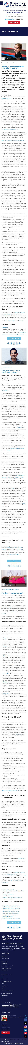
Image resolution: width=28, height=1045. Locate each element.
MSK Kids (5, 327)
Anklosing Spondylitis (6, 993)
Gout (2, 988)
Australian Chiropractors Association (11, 906)
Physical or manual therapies (12, 593)
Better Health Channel (8, 889)
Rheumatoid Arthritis (6, 981)
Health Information (7, 367)
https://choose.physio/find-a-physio (9, 129)
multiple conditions (6, 607)
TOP (25, 1017)
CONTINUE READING (14, 338)
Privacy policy (4, 970)
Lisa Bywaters (10, 361)
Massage (5, 646)
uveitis (12, 448)
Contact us (4, 956)
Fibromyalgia (4, 995)
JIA (2, 998)
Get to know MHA (5, 958)
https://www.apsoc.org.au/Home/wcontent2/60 (13, 140)
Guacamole (4, 1025)
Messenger (21, 320)
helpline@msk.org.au (10, 320)
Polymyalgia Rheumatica (7, 990)
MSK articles (6, 62)
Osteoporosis (4, 986)
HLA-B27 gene (20, 427)
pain (12, 488)
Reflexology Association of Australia (11, 918)
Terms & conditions (6, 968)
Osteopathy (6, 673)
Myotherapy (6, 655)
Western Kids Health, (6, 98)
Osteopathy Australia (8, 916)
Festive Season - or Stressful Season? (17, 1017)
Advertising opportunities (7, 965)
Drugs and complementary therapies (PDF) (13, 890)
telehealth (7, 550)
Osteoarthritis (4, 978)
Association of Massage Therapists (11, 905)
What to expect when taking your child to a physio (12, 67)
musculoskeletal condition (10, 314)
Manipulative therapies (8, 894)
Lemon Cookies (5, 1029)
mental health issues (10, 315)
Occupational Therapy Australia (10, 914)
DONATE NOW (14, 22)
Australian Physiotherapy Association (11, 910)
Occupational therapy (8, 663)
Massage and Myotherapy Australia (11, 911)
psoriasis (10, 450)
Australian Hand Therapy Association (11, 908)
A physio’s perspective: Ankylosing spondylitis (10, 371)
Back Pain (3, 983)
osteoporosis (19, 734)
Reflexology (6, 693)
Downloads (4, 963)
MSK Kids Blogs (13, 62)
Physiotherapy (6, 681)
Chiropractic (6, 637)
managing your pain (20, 312)
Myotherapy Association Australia (11, 913)
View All (5, 1032)
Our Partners (4, 961)
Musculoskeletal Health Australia (14, 57)
